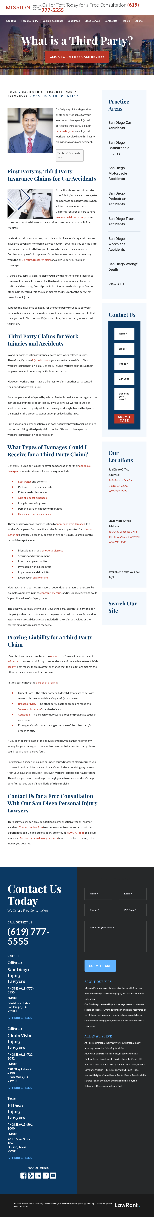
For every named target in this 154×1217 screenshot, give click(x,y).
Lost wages (24, 481)
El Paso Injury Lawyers (16, 1111)
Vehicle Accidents (53, 21)
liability (12, 666)
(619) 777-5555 (75, 832)
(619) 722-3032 (117, 542)
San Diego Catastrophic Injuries (118, 147)
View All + (116, 284)
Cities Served (92, 21)
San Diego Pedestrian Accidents (117, 198)
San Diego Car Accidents (119, 125)
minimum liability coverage (71, 217)
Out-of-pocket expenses (32, 497)
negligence (56, 656)
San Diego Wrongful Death (124, 267)
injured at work (41, 360)
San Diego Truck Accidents (121, 221)
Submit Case (124, 418)
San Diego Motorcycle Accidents (117, 173)
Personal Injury (29, 21)
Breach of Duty (27, 703)
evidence (13, 661)
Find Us (126, 21)
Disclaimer (101, 1203)
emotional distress (52, 550)
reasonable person (30, 709)
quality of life (40, 577)
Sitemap (90, 1203)
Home (12, 92)
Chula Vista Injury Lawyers (19, 1041)
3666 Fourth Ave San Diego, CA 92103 (19, 1007)
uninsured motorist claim (36, 259)
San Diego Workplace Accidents (116, 244)
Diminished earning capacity (34, 514)
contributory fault (50, 592)
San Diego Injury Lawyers (18, 975)
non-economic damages (71, 523)
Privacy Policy (78, 1203)
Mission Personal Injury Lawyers (39, 838)
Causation (24, 714)
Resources (74, 21)
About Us (11, 21)
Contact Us (111, 21)
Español (138, 21)
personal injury (64, 131)
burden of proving (46, 682)
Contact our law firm (31, 827)
